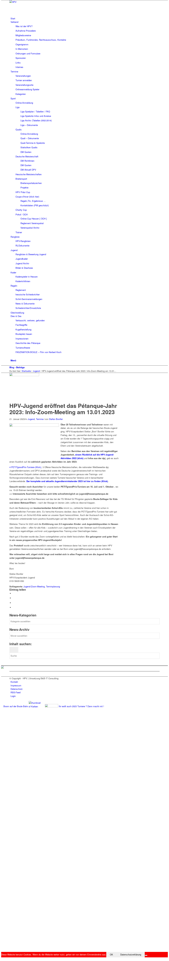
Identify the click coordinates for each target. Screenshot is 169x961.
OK (111, 954)
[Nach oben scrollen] (2, 959)
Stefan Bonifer (56, 419)
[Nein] (146, 955)
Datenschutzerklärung (130, 954)
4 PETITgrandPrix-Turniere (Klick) (25, 467)
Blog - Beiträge (17, 367)
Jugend (36, 371)
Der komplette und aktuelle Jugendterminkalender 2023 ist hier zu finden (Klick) (67, 481)
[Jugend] (25, 375)
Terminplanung (53, 586)
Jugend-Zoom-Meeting (34, 586)
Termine (40, 419)
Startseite (26, 371)
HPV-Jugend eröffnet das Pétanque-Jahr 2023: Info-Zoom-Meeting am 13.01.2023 (63, 409)
